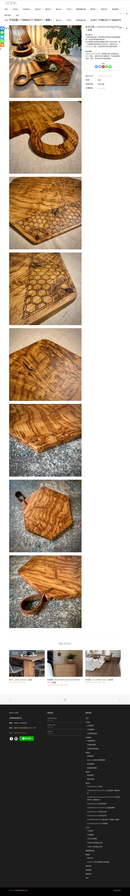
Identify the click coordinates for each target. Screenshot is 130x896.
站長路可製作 (117, 890)
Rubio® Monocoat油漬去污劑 (97, 812)
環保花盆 (88, 866)
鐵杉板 (88, 772)
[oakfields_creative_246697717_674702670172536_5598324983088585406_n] (45, 364)
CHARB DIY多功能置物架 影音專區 (98, 862)
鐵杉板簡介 (90, 775)
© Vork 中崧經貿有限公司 (18, 890)
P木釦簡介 (90, 831)
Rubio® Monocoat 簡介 (95, 786)
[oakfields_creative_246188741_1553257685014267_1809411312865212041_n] (45, 591)
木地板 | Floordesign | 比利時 (99, 680)
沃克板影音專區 (92, 733)
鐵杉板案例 (90, 779)
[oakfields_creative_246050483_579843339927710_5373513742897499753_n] (45, 440)
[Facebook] (96, 66)
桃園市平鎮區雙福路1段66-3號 (25, 728)
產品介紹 (90, 858)
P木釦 (87, 827)
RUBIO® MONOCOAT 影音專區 (97, 823)
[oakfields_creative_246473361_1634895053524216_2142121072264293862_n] (45, 213)
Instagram (102, 88)
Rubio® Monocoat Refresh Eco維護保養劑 (101, 808)
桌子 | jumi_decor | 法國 (20, 680)
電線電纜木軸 (90, 851)
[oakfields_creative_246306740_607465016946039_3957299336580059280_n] (45, 61)
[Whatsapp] (106, 66)
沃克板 (88, 722)
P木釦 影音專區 (92, 839)
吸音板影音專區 (92, 768)
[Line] (110, 66)
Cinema (49, 731)
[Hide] (1, 49)
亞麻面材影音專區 (93, 749)
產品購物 (88, 870)
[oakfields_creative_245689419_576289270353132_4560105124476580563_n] (45, 516)
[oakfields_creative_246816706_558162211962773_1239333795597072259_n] (45, 137)
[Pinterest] (103, 66)
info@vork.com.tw (20, 733)
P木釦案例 (90, 835)
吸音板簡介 (90, 756)
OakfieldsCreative (104, 76)
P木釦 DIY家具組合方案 (94, 847)
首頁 (87, 718)
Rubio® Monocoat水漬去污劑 (97, 816)
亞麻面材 (88, 737)
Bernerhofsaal (52, 718)
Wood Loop (51, 725)
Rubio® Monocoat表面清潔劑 (97, 804)
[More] (2, 45)
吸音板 (88, 753)
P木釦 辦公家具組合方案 (95, 843)
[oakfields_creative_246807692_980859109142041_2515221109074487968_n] (45, 289)
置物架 (88, 855)
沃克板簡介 (90, 725)
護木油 (88, 783)
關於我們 (88, 874)
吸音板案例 (90, 764)
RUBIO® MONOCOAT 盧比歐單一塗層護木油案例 (103, 820)
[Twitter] (99, 66)
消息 (87, 878)
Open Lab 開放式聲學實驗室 (96, 760)
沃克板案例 (90, 729)
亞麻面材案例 (91, 745)
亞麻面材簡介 (91, 741)
